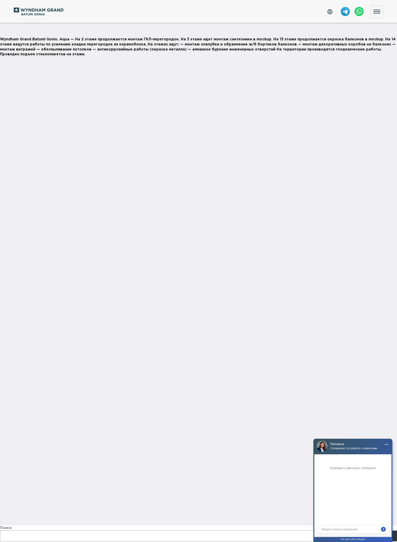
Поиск (5, 528)
